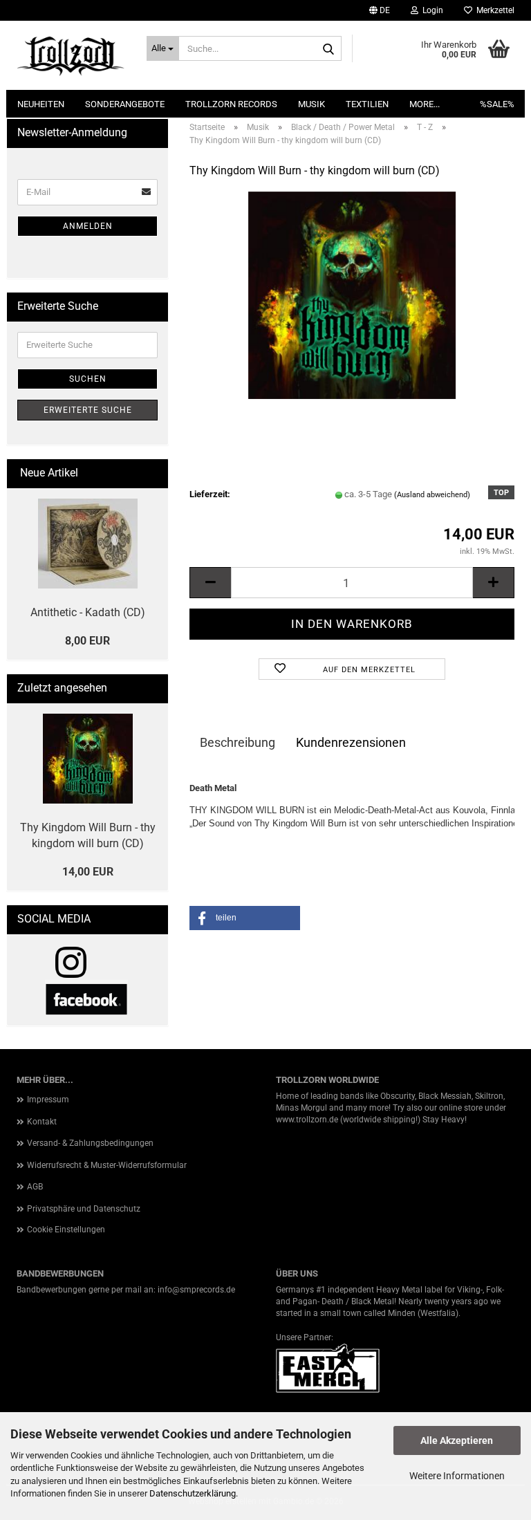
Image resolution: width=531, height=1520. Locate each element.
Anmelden (88, 226)
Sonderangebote (125, 104)
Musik (311, 104)
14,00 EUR (87, 871)
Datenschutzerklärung (192, 1493)
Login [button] (430, 10)
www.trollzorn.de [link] (307, 1119)
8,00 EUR (87, 640)
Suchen (87, 379)
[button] (379, 10)
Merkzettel (493, 10)
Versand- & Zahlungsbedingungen (90, 1143)
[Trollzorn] (71, 55)
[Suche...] (328, 49)
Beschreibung (237, 742)
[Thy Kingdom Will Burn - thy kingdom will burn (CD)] (352, 294)
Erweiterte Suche (88, 410)
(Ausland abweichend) (432, 494)
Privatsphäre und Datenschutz (83, 1209)
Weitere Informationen (457, 1475)
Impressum (48, 1099)
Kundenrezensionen (351, 742)
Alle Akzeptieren (456, 1440)
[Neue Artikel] (152, 473)
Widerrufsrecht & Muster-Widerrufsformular (107, 1165)
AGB (35, 1187)
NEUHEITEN (40, 104)
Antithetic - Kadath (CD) (87, 612)
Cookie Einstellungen (66, 1229)
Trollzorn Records (231, 104)
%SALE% (497, 104)
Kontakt (42, 1122)
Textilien (367, 104)
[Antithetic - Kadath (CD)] (88, 543)
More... (424, 104)
